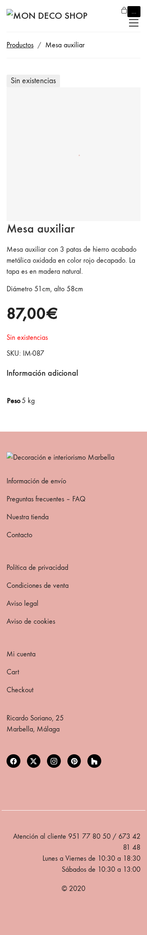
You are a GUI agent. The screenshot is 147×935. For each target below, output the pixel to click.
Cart (13, 672)
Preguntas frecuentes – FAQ (46, 499)
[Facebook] (13, 761)
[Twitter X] (34, 761)
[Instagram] (54, 761)
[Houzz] (94, 761)
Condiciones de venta (38, 585)
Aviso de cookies (31, 621)
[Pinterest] (74, 761)
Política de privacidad (37, 567)
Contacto (19, 535)
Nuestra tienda (28, 517)
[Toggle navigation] (133, 23)
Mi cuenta (21, 654)
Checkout (20, 690)
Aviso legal (22, 603)
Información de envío (36, 481)
